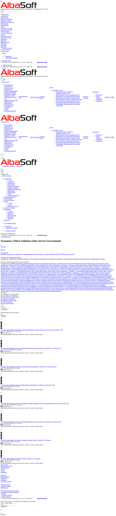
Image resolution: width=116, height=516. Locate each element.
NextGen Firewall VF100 (93, 280)
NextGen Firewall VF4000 (86, 275)
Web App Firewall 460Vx (82, 288)
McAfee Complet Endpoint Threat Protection (16, 283)
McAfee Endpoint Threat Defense (95, 269)
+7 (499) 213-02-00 (6, 48)
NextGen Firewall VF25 (40, 286)
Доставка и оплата (6, 481)
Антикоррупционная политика (10, 492)
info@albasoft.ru (6, 60)
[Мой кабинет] (1, 156)
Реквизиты (4, 478)
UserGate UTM (19, 265)
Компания (10, 212)
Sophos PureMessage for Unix (11, 274)
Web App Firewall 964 (37, 291)
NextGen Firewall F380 (7, 263)
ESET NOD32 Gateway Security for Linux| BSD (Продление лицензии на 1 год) (50, 279)
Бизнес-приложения (24, 254)
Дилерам (3, 494)
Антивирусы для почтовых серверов (32, 259)
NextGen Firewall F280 (96, 286)
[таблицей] (4, 305)
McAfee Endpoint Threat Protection (50, 285)
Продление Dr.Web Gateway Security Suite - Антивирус (59, 266)
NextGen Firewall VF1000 (72, 274)
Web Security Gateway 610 (36, 283)
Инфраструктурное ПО (45, 254)
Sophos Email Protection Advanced (93, 283)
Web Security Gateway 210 (64, 289)
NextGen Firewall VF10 (13, 286)
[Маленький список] (1, 306)
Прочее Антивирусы (49, 259)
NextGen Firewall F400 (22, 282)
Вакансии (3, 475)
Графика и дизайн (13, 254)
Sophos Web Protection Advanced (52, 291)
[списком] (2, 305)
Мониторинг (55, 254)
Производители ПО (68, 254)
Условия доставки (6, 486)
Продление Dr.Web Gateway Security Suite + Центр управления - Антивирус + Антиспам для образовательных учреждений (59, 265)
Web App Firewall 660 (66, 285)
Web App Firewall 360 (41, 277)
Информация (4, 487)
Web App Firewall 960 (40, 288)
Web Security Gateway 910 (36, 282)
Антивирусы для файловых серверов (11, 259)
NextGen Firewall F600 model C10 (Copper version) (70, 283)
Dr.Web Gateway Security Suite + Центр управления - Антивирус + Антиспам (60, 271)
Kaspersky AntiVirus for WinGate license (40, 280)
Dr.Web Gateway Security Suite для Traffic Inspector (61, 288)
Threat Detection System (95, 288)
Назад (11, 180)
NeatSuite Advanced (23, 269)
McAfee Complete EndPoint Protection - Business (43, 289)
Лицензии (4, 480)
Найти (2, 506)
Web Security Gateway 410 (30, 271)
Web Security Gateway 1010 (79, 289)
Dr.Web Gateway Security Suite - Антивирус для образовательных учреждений (42, 274)
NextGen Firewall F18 (49, 283)
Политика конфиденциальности (10, 490)
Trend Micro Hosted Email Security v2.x (75, 280)
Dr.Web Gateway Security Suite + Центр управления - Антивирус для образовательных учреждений (57, 269)
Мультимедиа (34, 254)
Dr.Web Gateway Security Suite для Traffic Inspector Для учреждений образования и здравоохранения (72, 282)
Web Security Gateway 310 (10, 289)
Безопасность (4, 254)
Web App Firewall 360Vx (101, 275)
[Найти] (2, 13)
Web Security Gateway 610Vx (22, 291)
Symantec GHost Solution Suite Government (99, 289)
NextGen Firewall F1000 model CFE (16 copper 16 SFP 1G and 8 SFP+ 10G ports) (40, 268)
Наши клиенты (5, 477)
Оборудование (5, 468)
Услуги (9, 204)
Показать (3, 316)
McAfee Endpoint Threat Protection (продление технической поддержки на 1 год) (37, 263)
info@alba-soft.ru (42, 62)
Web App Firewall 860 (24, 289)
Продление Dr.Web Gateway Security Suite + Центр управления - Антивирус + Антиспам (60, 272)
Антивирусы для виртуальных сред (82, 259)
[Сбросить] (2, 314)
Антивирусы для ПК (99, 259)
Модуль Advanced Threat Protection (69, 263)
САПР (61, 254)
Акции (3, 471)
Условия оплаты (5, 484)
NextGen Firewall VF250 (26, 286)
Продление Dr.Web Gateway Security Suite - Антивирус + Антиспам (60, 275)
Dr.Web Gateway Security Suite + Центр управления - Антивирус (22, 275)
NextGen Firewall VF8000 (27, 288)
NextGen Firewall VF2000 (80, 279)
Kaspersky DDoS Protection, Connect (89, 274)
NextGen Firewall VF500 (28, 277)
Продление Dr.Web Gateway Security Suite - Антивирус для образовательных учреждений (73, 277)
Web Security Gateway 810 (20, 279)
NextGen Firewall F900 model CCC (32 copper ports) (61, 286)
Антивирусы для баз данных (64, 259)
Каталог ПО (11, 181)
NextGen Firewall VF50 (58, 280)
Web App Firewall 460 (78, 285)
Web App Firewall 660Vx (83, 286)
